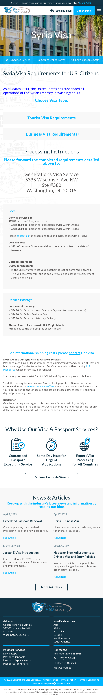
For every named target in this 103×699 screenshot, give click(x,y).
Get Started (84, 10)
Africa (57, 628)
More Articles (50, 587)
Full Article (10, 537)
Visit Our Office (63, 667)
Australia (59, 631)
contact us (23, 235)
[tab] (51, 116)
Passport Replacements (17, 660)
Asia (56, 624)
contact (74, 353)
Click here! (85, 3)
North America (62, 638)
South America (62, 641)
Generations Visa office (40, 386)
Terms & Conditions (88, 679)
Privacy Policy (68, 679)
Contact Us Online (64, 663)
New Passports (12, 653)
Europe (58, 634)
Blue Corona (63, 683)
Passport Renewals (14, 657)
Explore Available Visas (50, 477)
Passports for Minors (15, 663)
